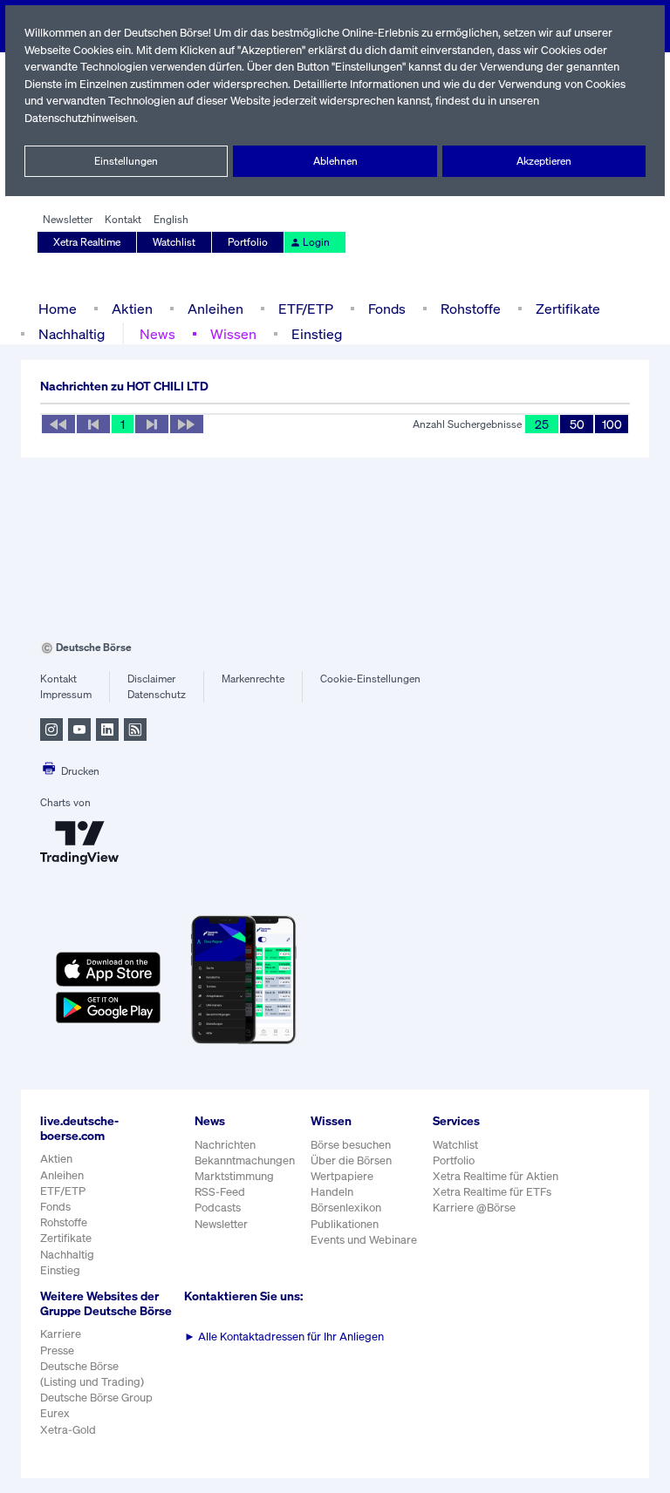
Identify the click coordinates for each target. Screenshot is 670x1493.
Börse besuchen (351, 1144)
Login (316, 241)
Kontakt (123, 219)
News (157, 333)
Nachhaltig (71, 333)
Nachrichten (225, 1144)
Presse (57, 1350)
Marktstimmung (234, 1176)
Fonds (387, 308)
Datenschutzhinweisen (79, 118)
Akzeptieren (543, 160)
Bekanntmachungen (245, 1160)
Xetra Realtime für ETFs (492, 1191)
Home (57, 308)
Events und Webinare (364, 1239)
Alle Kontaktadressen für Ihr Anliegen (284, 1336)
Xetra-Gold (68, 1429)
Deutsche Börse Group (96, 1397)
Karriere (60, 1334)
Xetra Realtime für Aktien (495, 1176)
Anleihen (215, 308)
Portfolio (248, 241)
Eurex (55, 1413)
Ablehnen (335, 160)
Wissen (233, 333)
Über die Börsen (351, 1160)
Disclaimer (151, 678)
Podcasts (218, 1207)
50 (577, 424)
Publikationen (345, 1224)
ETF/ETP (305, 308)
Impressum (66, 694)
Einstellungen (126, 160)
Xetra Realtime (86, 241)
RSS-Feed (220, 1191)
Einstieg (316, 333)
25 (542, 424)
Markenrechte (253, 678)
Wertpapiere (342, 1176)
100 (612, 424)
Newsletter (67, 219)
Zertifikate (568, 308)
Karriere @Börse (474, 1207)
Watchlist (174, 241)
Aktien (132, 308)
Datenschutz (156, 694)
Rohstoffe (471, 308)
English (171, 219)
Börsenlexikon (346, 1207)
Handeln (332, 1191)
